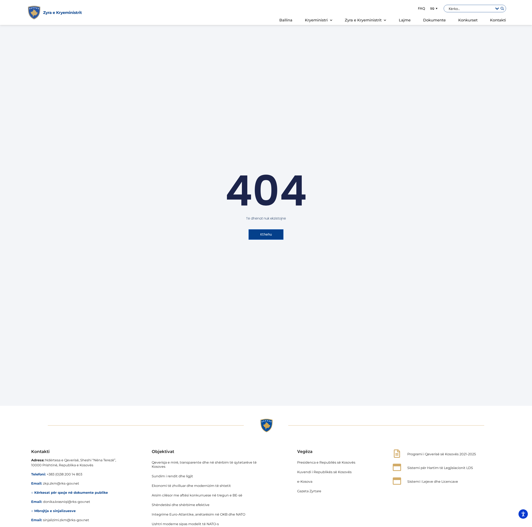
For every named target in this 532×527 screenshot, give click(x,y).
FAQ (421, 8)
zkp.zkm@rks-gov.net (61, 483)
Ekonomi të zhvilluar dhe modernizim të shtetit (191, 486)
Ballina (285, 20)
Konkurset (468, 20)
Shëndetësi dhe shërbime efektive (180, 505)
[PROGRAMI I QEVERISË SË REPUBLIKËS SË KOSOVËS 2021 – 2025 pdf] (397, 453)
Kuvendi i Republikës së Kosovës (324, 472)
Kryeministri (316, 20)
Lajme (405, 20)
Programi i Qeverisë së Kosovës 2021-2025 (441, 454)
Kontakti (498, 20)
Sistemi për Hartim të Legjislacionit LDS (440, 468)
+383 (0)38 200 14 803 (64, 474)
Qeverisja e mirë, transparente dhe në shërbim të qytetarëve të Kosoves (204, 464)
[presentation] (502, 8)
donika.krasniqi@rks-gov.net (66, 502)
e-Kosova (304, 482)
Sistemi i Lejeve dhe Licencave (432, 482)
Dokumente (434, 20)
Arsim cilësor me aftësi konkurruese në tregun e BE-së (197, 495)
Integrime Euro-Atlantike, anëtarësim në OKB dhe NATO (198, 514)
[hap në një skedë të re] (397, 467)
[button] (433, 8)
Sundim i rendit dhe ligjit (172, 476)
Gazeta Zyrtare (309, 491)
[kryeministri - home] (266, 425)
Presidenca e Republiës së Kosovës (326, 462)
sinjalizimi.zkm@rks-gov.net (66, 520)
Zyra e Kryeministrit (363, 20)
